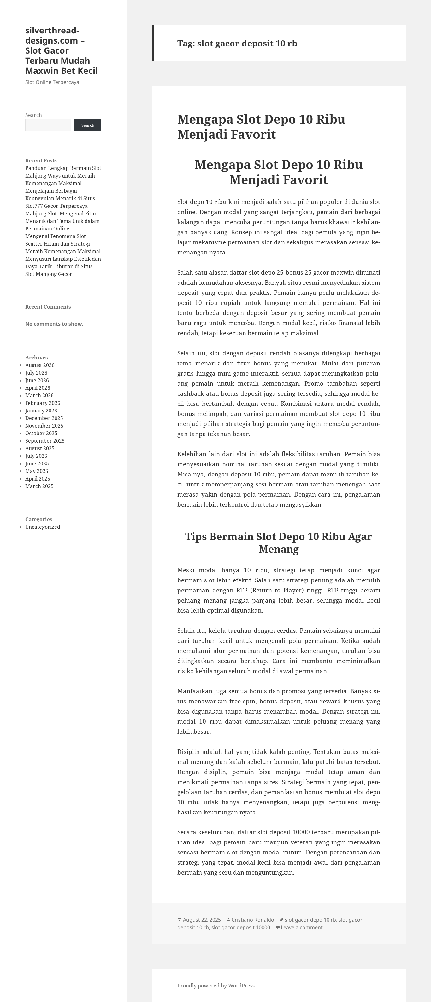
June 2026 (37, 380)
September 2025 (45, 440)
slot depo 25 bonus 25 (280, 272)
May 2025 (36, 471)
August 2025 (40, 448)
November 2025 (44, 425)
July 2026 (36, 372)
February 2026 (42, 402)
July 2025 (36, 455)
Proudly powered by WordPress (216, 985)
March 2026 (39, 395)
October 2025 (41, 433)
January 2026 (41, 410)
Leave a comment (302, 927)
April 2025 (37, 478)
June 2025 (37, 463)
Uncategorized (42, 526)
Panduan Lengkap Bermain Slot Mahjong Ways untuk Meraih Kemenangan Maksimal (63, 176)
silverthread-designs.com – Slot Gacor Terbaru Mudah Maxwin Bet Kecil (61, 50)
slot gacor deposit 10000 (240, 927)
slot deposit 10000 (283, 832)
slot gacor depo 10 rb (310, 919)
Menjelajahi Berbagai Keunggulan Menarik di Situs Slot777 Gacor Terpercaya (60, 198)
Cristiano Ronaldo (253, 919)
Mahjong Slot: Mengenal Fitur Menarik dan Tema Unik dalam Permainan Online (62, 221)
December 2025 (44, 418)
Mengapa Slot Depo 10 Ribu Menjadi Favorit (261, 126)
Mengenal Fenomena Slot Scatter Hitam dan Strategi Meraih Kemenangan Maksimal (63, 244)
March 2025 (39, 486)
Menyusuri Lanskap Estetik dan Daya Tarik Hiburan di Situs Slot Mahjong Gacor (63, 266)
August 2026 (40, 365)
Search (33, 115)
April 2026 (37, 387)
